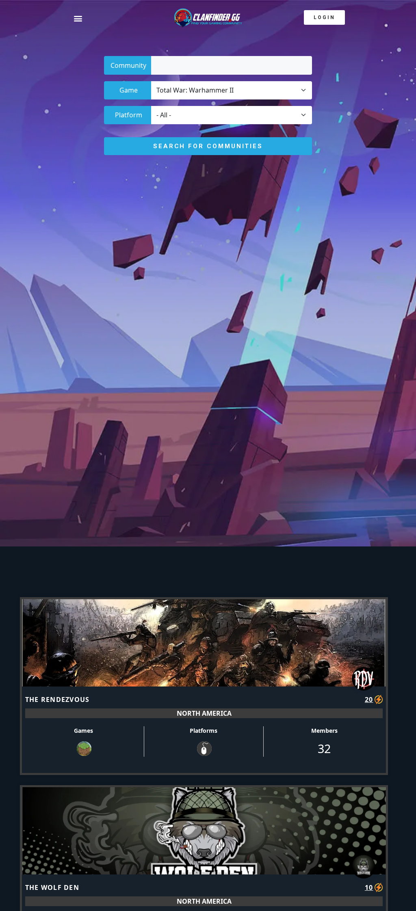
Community (128, 65)
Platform (128, 114)
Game (128, 90)
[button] (92, 18)
